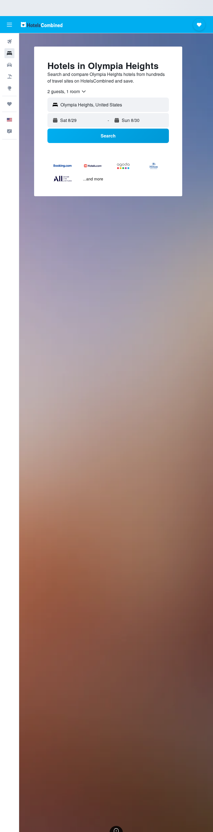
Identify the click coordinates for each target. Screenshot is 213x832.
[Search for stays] (9, 53)
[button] (9, 25)
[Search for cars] (9, 64)
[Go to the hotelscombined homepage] (41, 24)
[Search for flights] (9, 41)
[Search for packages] (9, 76)
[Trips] (9, 103)
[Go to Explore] (9, 88)
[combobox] (67, 91)
